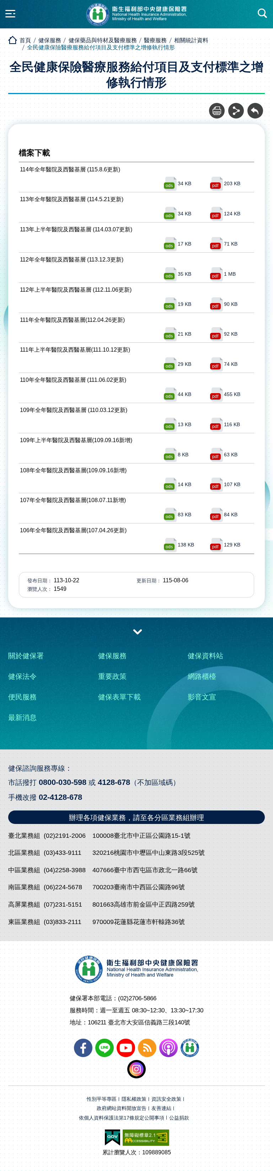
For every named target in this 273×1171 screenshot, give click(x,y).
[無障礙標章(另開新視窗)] (146, 1137)
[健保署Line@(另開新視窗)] (104, 1048)
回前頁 (255, 107)
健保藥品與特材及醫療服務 (103, 40)
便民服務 (22, 697)
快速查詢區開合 (263, 13)
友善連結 (161, 1108)
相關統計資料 (191, 40)
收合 (137, 631)
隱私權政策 (134, 1099)
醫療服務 (155, 40)
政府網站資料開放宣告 (121, 1108)
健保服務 (49, 40)
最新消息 (22, 717)
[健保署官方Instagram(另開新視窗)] (136, 1069)
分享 (236, 107)
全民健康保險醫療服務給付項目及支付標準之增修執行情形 (101, 47)
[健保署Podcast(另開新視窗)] (168, 1048)
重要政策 (112, 676)
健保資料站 (205, 656)
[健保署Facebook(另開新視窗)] (83, 1048)
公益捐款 (179, 1118)
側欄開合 (10, 13)
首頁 (25, 40)
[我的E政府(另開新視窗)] (112, 1137)
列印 (217, 107)
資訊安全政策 (166, 1099)
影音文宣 (202, 697)
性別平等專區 (102, 1099)
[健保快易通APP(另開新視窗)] (190, 1048)
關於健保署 (26, 656)
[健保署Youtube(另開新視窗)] (126, 1048)
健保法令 (22, 676)
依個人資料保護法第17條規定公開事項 (121, 1118)
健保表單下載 (119, 697)
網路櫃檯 (202, 676)
